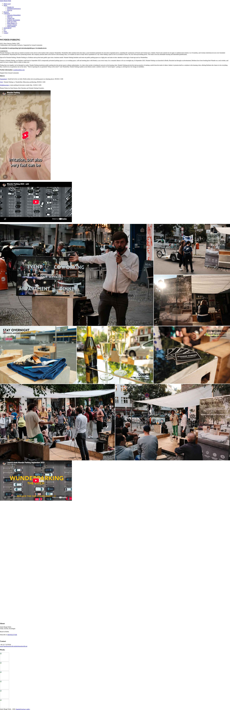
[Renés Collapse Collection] (4, 661)
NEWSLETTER (12, 634)
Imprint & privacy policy (23, 709)
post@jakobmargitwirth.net (7, 646)
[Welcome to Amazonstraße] (4, 698)
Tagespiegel (3, 79)
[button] (76, 275)
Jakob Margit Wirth (5, 1)
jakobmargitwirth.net (21, 646)
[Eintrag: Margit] (4, 707)
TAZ (1, 82)
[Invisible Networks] (4, 689)
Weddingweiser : (5, 85)
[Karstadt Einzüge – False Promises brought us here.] (4, 679)
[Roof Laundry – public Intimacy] (4, 670)
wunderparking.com (19, 70)
